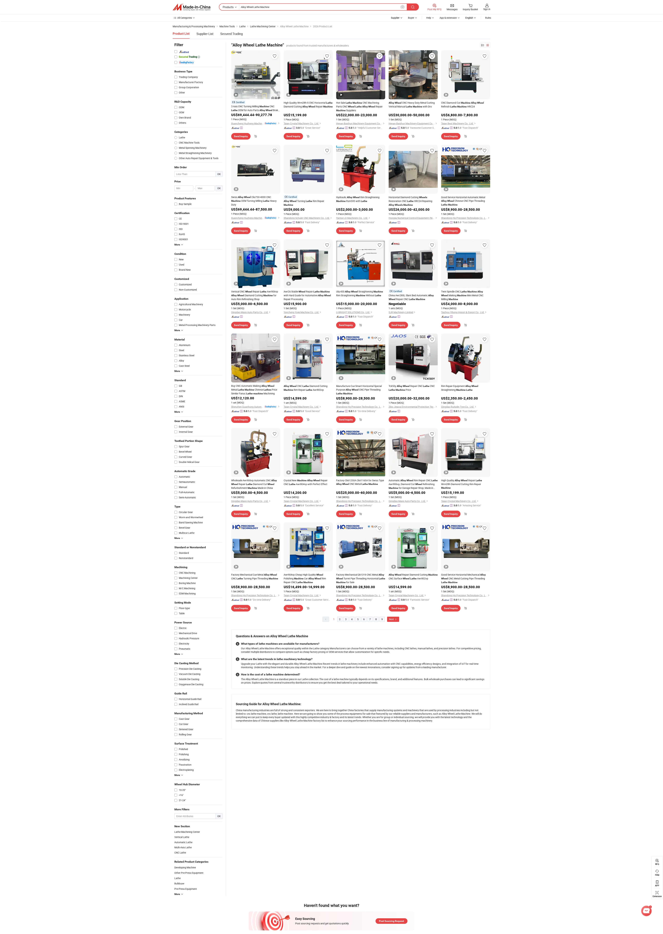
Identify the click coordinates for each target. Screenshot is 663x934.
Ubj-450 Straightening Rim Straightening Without (359, 293)
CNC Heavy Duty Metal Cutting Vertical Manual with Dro (412, 104)
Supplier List (204, 34)
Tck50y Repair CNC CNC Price (412, 387)
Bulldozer (179, 883)
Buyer (411, 17)
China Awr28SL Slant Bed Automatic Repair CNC (411, 297)
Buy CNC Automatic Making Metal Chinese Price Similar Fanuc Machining (254, 389)
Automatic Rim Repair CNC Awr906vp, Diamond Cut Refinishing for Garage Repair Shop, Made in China (413, 484)
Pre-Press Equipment (185, 888)
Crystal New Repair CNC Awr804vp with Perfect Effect (306, 482)
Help (428, 17)
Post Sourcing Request (391, 921)
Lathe (177, 878)
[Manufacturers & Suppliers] (191, 7)
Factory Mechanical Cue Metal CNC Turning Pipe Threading (254, 576)
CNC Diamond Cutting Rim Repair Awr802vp (306, 387)
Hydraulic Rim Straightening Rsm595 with (357, 199)
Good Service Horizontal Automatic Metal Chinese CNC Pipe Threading (463, 201)
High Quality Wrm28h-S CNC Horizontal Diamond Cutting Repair (308, 104)
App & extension (448, 17)
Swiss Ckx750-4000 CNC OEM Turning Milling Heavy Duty (254, 200)
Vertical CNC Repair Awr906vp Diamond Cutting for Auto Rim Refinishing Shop (254, 295)
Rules (488, 17)
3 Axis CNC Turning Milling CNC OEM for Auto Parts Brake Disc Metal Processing (255, 108)
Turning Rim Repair (304, 202)
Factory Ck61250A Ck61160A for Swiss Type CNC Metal (360, 482)
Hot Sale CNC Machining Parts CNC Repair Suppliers (359, 106)
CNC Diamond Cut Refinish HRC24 (462, 104)
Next (392, 619)
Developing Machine (185, 867)
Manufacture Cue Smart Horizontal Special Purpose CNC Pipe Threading (359, 389)
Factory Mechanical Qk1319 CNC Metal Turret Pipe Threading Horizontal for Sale (360, 578)
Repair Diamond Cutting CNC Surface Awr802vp (413, 576)
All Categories (184, 17)
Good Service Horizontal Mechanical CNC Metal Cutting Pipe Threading (463, 578)
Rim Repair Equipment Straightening (459, 387)
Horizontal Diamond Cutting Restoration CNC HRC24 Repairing (410, 201)
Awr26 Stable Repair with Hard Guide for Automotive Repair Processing (307, 295)
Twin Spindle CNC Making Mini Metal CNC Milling (462, 295)
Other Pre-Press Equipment (188, 872)
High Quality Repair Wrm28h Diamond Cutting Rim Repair (461, 484)
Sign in (486, 9)
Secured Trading (231, 34)
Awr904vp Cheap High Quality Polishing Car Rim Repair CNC (305, 578)
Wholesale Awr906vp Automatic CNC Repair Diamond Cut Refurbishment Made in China (254, 484)
